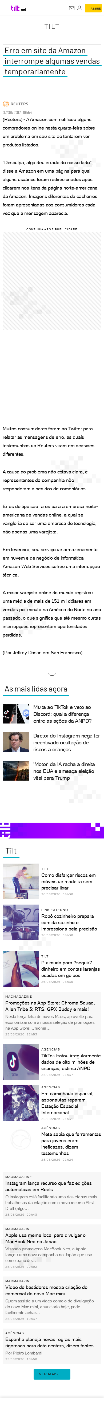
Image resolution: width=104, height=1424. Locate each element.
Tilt (52, 26)
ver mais (48, 1374)
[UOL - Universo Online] (23, 9)
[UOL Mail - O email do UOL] (72, 8)
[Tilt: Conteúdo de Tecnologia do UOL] (15, 8)
